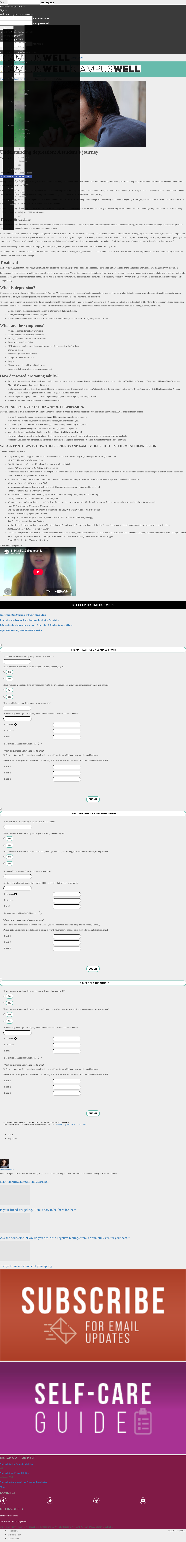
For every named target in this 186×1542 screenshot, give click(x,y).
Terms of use (13, 1531)
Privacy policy (14, 1535)
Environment (24, 133)
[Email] (19, 163)
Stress (21, 98)
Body (13, 31)
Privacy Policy (60, 1125)
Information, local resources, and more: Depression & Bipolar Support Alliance (36, 625)
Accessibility (24, 129)
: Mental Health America (21, 630)
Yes (9, 672)
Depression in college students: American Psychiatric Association (29, 620)
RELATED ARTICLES (11, 1181)
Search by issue (47, 2)
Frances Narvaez (7, 1170)
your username (41, 18)
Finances (22, 196)
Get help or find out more (93, 604)
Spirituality (23, 94)
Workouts (23, 62)
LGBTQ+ (23, 137)
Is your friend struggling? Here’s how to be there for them (38, 1209)
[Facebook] (31, 163)
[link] (1, 645)
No (9, 678)
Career (21, 192)
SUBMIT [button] (93, 799)
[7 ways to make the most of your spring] (15, 1251)
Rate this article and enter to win (15, 176)
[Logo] (106, 68)
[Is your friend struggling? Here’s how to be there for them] (15, 1194)
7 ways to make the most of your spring (26, 1266)
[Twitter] (37, 163)
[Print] (25, 163)
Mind (13, 78)
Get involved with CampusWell (13, 1521)
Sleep (21, 50)
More (2, 1487)
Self (12, 125)
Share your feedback (9, 1516)
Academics (15, 102)
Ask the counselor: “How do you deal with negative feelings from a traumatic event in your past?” (65, 1238)
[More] (44, 163)
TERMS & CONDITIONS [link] (77, 1125)
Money (14, 188)
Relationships (16, 169)
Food (13, 66)
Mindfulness (24, 90)
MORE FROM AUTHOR (35, 1181)
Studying (22, 106)
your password (41, 23)
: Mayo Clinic (23, 615)
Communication (25, 173)
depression (12, 1138)
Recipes (22, 74)
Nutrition (22, 70)
